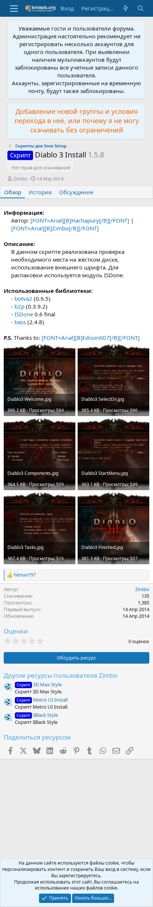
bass (20, 322)
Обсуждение (76, 192)
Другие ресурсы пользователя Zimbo (60, 675)
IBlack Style (37, 715)
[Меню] (14, 8)
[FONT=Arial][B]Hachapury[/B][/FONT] (79, 220)
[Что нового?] (125, 8)
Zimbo (20, 178)
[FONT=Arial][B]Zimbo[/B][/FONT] (55, 228)
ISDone (23, 314)
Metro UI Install (42, 699)
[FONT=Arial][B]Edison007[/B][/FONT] (91, 337)
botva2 (23, 298)
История (40, 192)
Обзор (12, 192)
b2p (19, 306)
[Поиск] (140, 8)
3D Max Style (39, 684)
